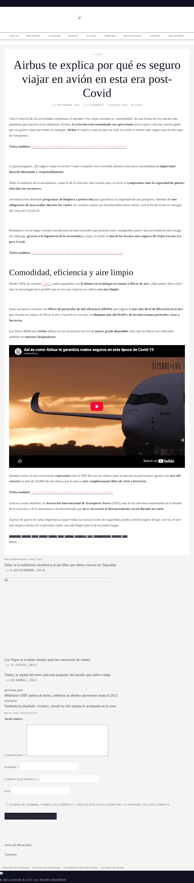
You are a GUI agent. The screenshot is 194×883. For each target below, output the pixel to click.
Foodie (155, 36)
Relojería (176, 36)
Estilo (74, 36)
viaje (125, 536)
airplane (44, 536)
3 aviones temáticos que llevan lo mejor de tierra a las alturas (72, 492)
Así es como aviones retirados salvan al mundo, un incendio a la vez (76, 253)
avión (61, 536)
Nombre (12, 767)
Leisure (55, 36)
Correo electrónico (22, 779)
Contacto (11, 854)
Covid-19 (70, 536)
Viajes (92, 36)
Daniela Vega (119, 105)
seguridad (117, 536)
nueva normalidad (103, 536)
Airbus (47, 283)
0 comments (96, 105)
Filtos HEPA (81, 536)
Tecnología (133, 36)
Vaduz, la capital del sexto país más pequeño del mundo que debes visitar (57, 675)
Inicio (14, 36)
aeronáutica (15, 536)
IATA (90, 536)
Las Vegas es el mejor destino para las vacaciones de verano (47, 660)
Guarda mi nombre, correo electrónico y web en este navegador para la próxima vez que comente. (89, 805)
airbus (35, 536)
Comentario (15, 755)
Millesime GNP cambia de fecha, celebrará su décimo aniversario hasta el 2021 (61, 695)
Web (8, 791)
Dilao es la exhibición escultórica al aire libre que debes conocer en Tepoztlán (60, 565)
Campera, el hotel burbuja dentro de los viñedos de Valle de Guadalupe (78, 146)
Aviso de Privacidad (18, 845)
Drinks (110, 36)
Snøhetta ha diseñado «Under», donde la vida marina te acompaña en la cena (60, 706)
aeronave (27, 536)
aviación (53, 536)
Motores (34, 36)
